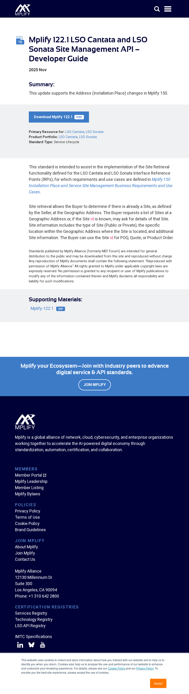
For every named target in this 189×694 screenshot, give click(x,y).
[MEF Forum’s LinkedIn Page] (20, 645)
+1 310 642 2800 (44, 596)
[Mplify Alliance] (25, 428)
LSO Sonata (94, 132)
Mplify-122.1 (47, 308)
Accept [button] (158, 683)
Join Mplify (94, 384)
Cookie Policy (117, 668)
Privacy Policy (145, 668)
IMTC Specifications (33, 636)
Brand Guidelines (30, 529)
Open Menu (168, 9)
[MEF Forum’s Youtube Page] (41, 645)
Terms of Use (27, 517)
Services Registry (31, 613)
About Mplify (26, 546)
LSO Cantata (74, 132)
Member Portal (28, 475)
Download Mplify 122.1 (58, 117)
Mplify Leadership (31, 481)
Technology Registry (34, 619)
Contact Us (25, 559)
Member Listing (29, 487)
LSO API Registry (30, 625)
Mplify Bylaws (27, 493)
